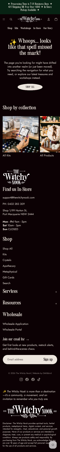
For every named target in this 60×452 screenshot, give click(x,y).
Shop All (30, 87)
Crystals (7, 260)
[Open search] (11, 19)
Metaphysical (10, 272)
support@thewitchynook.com (18, 197)
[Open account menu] (48, 19)
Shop (10, 28)
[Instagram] (21, 379)
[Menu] (4, 19)
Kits (16, 28)
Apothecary (9, 266)
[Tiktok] (39, 379)
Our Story (47, 28)
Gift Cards (8, 277)
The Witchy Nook (23, 373)
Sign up (48, 359)
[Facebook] (27, 379)
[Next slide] (53, 137)
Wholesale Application (15, 324)
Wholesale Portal (12, 330)
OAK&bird (47, 373)
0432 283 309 (16, 204)
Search (6, 283)
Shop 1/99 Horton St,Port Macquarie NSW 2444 (18, 212)
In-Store (37, 28)
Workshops (25, 28)
